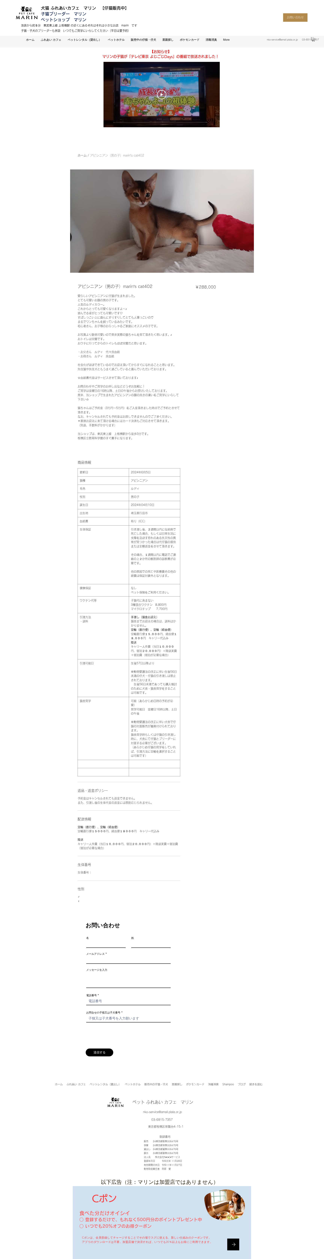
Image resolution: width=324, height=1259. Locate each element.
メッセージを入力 (96, 969)
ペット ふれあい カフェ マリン (162, 1102)
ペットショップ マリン (63, 20)
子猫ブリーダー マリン (63, 14)
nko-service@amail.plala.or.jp (282, 39)
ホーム (82, 155)
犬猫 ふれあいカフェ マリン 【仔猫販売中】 (85, 8)
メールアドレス (95, 954)
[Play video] (161, 94)
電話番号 (91, 995)
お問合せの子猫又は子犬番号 (103, 1012)
